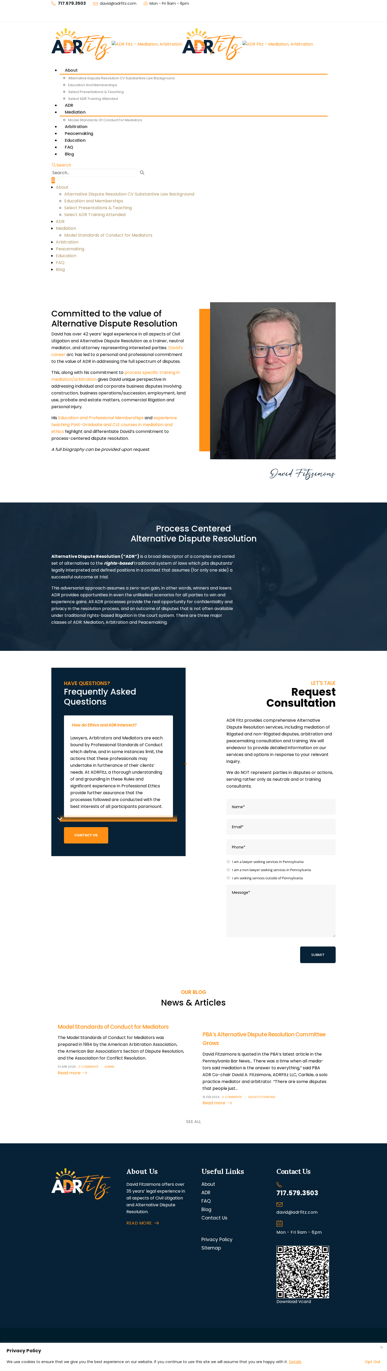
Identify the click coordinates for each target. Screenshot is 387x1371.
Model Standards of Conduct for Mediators (105, 120)
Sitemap (211, 1248)
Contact (66, 14)
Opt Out (372, 1361)
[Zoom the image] (81, 1172)
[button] (61, 165)
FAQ (60, 263)
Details (295, 1361)
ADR (60, 221)
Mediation (75, 112)
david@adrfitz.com (118, 3)
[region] (193, 1357)
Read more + (71, 1073)
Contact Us (214, 1218)
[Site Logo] (182, 44)
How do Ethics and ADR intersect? (104, 725)
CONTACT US (86, 835)
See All (193, 1122)
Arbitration (67, 242)
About (71, 70)
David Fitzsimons (261, 1097)
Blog (69, 154)
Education (66, 256)
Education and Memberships (92, 85)
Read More (139, 1223)
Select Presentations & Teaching (96, 92)
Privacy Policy (216, 1239)
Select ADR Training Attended (93, 98)
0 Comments (88, 1067)
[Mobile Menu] (53, 180)
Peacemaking (70, 249)
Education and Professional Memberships (100, 418)
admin (109, 1067)
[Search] (142, 173)
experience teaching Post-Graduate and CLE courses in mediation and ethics (114, 425)
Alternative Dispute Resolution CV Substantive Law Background (121, 78)
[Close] (381, 1347)
